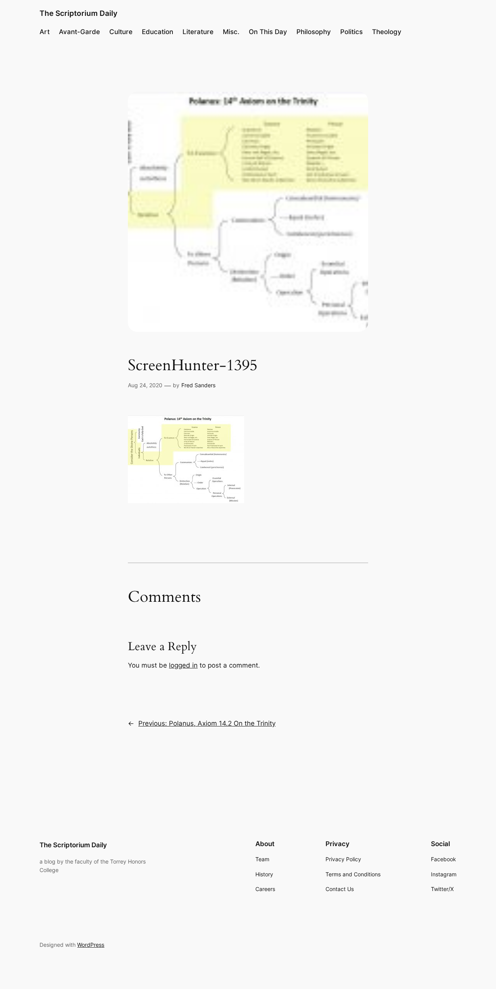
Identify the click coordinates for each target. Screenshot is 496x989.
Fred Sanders (198, 385)
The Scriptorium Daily (78, 13)
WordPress (90, 944)
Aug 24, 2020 (145, 385)
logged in (183, 665)
